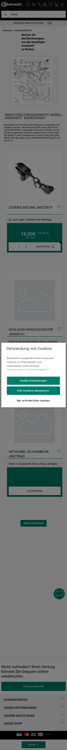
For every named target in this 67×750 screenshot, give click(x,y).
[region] (33, 375)
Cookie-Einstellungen (33, 380)
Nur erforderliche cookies (33, 400)
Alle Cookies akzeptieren (33, 390)
